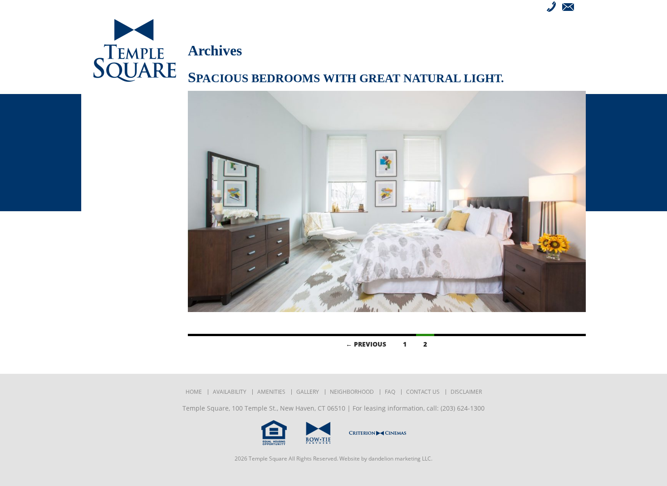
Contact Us (115, 183)
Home (194, 392)
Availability (116, 114)
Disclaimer (466, 392)
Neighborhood (123, 155)
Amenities (112, 128)
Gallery (108, 142)
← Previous (366, 344)
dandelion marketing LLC (399, 458)
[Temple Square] (134, 50)
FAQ (100, 169)
